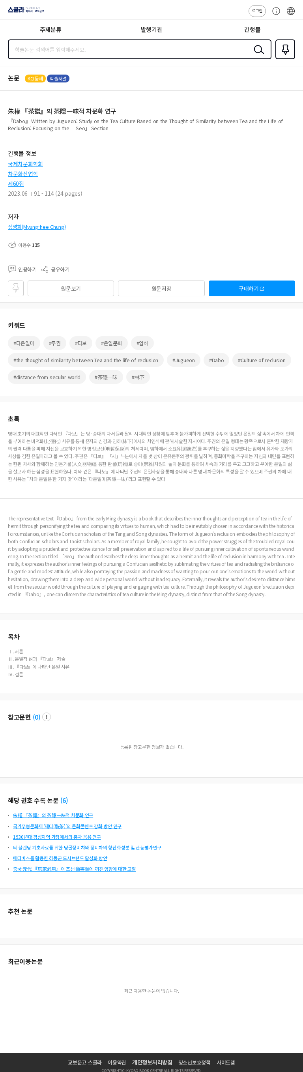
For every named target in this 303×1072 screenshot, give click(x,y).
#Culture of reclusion (261, 360)
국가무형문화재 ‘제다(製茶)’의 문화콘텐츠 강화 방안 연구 (67, 826)
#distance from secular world (46, 377)
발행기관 (152, 29)
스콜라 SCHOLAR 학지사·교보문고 (24, 12)
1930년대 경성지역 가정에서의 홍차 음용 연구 (57, 836)
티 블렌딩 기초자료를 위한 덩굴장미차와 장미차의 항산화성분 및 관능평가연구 (87, 847)
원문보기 (71, 288)
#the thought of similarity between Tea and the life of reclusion (85, 360)
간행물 (252, 29)
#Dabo (216, 360)
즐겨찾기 (283, 58)
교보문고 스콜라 (85, 1062)
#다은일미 (24, 343)
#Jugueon (183, 360)
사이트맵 (226, 1062)
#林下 (138, 377)
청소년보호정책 (194, 1062)
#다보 (81, 343)
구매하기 (249, 288)
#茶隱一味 (106, 377)
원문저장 (162, 288)
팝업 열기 (46, 717)
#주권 (55, 343)
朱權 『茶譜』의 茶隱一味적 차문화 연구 (53, 815)
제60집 (16, 183)
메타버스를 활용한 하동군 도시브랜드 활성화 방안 (60, 858)
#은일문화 (111, 343)
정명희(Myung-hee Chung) (36, 226)
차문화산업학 (23, 174)
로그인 (257, 10)
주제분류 (51, 29)
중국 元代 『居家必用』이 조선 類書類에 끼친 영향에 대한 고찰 (74, 868)
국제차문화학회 (25, 164)
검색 (257, 55)
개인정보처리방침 (152, 1062)
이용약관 (117, 1062)
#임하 (142, 343)
